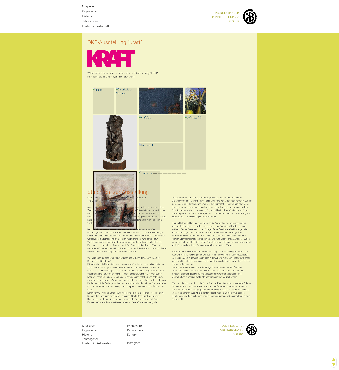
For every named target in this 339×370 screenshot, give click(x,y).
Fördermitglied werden (96, 343)
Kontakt (132, 334)
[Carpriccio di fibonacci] (126, 101)
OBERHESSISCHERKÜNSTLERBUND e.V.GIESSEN (225, 17)
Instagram (133, 343)
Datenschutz (135, 330)
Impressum (134, 326)
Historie (87, 16)
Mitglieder (88, 6)
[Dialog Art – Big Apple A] (161, 101)
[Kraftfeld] (161, 128)
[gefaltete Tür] (195, 142)
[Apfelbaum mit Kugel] (195, 101)
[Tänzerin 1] (161, 156)
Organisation (90, 11)
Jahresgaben (90, 21)
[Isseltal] (103, 101)
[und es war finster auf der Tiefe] (115, 142)
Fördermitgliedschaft (95, 26)
